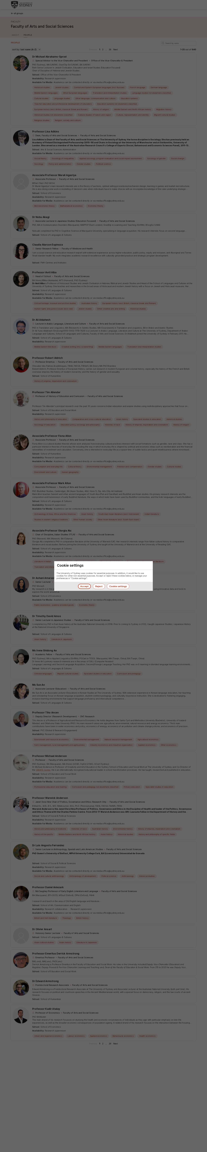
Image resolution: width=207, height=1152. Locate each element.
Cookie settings (118, 586)
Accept (84, 586)
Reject (99, 586)
